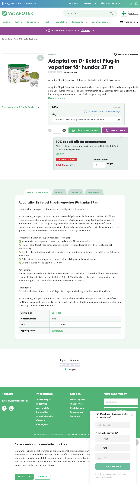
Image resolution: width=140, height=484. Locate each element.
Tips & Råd (72, 4)
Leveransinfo (42, 408)
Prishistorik (94, 192)
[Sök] (111, 13)
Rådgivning (41, 404)
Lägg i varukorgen (87, 130)
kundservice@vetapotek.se (16, 401)
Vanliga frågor (43, 400)
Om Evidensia (77, 408)
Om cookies (42, 412)
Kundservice (89, 4)
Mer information (56, 98)
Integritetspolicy (44, 416)
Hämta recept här (110, 4)
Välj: (54, 115)
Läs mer (85, 31)
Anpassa (42, 477)
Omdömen (76, 192)
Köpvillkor (41, 421)
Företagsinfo (42, 425)
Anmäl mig (121, 411)
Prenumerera (118, 130)
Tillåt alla (24, 477)
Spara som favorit (128, 54)
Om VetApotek (77, 400)
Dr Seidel (52, 54)
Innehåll (59, 192)
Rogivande (57, 331)
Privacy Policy (77, 434)
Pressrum (75, 416)
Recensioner (76, 412)
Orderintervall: (100, 160)
